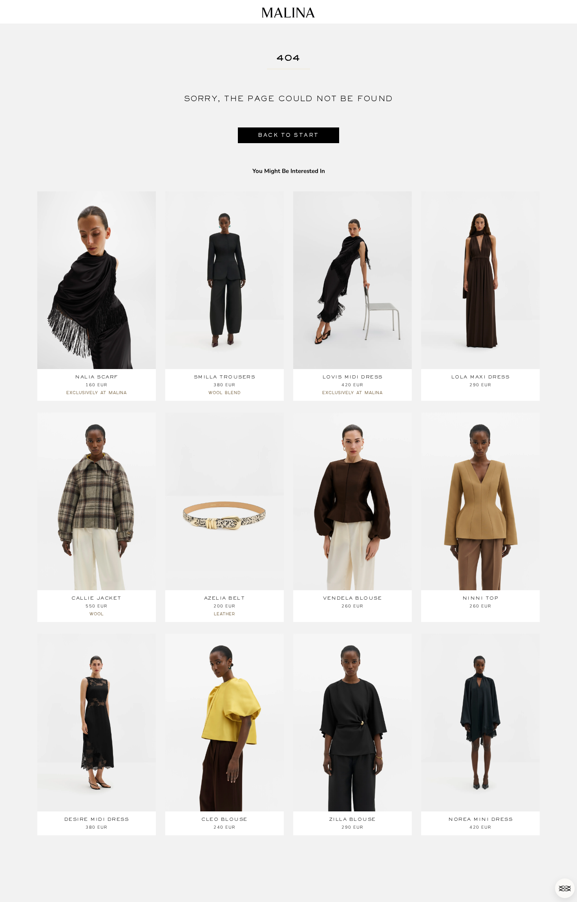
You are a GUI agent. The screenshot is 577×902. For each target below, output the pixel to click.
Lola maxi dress (480, 377)
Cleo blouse (224, 819)
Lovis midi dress (353, 377)
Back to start (288, 135)
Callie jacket (96, 598)
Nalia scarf (96, 377)
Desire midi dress (96, 819)
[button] (565, 888)
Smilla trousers (225, 377)
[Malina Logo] (288, 12)
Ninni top (480, 598)
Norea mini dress (480, 819)
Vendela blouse (352, 598)
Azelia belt (224, 598)
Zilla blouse (352, 819)
